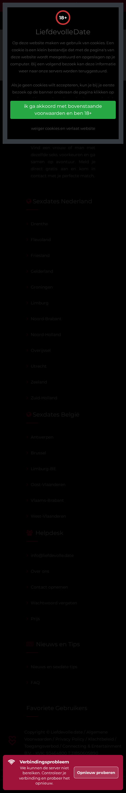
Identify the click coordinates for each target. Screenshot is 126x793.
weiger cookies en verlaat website (63, 128)
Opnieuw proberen (96, 772)
